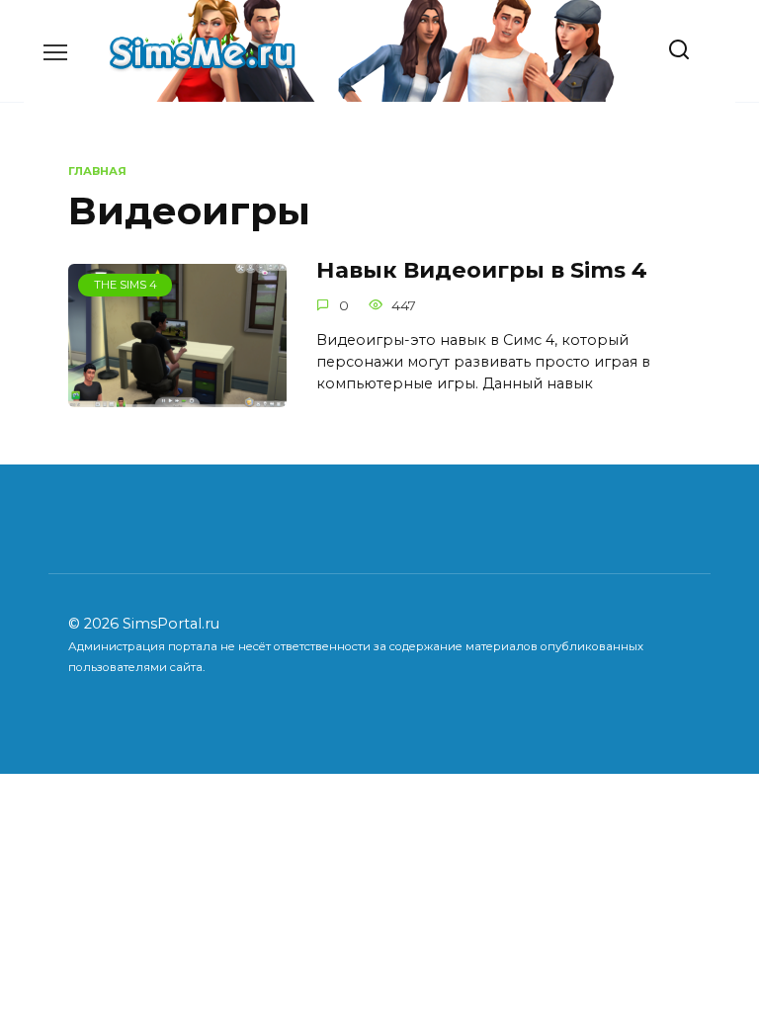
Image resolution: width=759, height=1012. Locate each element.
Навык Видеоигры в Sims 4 (481, 271)
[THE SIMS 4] (177, 394)
